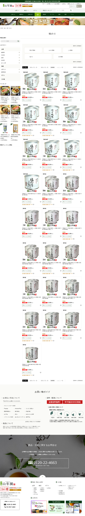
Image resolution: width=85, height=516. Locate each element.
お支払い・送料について (68, 3)
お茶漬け (42, 491)
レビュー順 (60, 67)
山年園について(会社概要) (53, 3)
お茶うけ (13, 14)
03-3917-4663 (5, 495)
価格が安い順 (33, 67)
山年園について (62, 485)
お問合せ (78, 3)
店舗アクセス (71, 487)
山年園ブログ (62, 492)
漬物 (59, 14)
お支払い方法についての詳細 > (33, 421)
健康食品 (21, 14)
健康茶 (35, 488)
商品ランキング (47, 10)
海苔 (38, 14)
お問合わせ (70, 488)
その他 (3, 79)
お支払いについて (72, 485)
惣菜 (66, 14)
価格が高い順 (44, 67)
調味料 (44, 14)
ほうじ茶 (36, 494)
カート (79, 6)
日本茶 (35, 489)
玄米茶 (35, 492)
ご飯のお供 (30, 14)
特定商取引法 (62, 493)
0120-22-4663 (11, 504)
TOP (43, 3)
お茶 (16, 10)
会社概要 (61, 490)
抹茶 (35, 491)
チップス (52, 14)
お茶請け (42, 488)
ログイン (74, 6)
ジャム (72, 14)
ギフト (35, 10)
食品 (25, 10)
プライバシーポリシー (5, 497)
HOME (1, 28)
